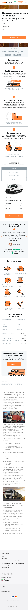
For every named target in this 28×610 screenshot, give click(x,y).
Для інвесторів (5, 591)
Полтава (4, 326)
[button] (1, 237)
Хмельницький (6, 319)
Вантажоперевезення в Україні (10, 560)
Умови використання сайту (9, 589)
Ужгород (19, 329)
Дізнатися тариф (14, 215)
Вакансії (3, 556)
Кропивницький (22, 321)
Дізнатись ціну (14, 37)
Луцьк (18, 326)
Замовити (14, 364)
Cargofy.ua (4, 381)
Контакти (4, 558)
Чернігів (4, 329)
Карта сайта (5, 567)
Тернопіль (4, 321)
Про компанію (5, 553)
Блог (2, 569)
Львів (18, 324)
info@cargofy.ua (6, 577)
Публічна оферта (6, 586)
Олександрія (21, 319)
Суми (3, 324)
